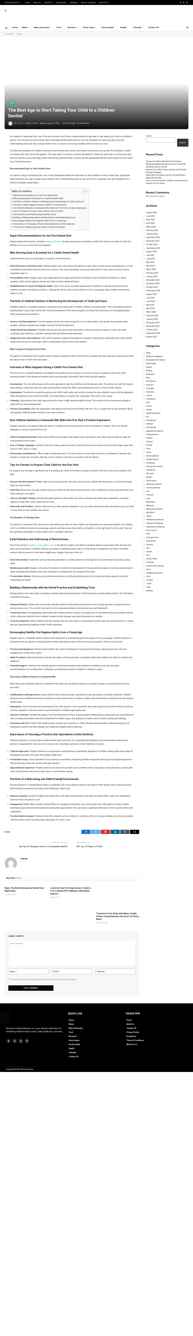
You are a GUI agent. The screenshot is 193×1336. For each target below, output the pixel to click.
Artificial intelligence (154, 356)
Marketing (150, 502)
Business (72, 27)
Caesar (19, 123)
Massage (150, 505)
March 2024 (151, 312)
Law (148, 491)
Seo (148, 548)
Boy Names (151, 381)
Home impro (89, 27)
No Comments (70, 123)
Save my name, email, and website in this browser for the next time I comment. (43, 979)
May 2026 (150, 220)
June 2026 (150, 216)
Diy (147, 417)
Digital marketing (153, 413)
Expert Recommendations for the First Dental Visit (35, 195)
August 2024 (151, 294)
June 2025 (150, 259)
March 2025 (151, 269)
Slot (148, 555)
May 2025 (150, 262)
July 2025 (150, 255)
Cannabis (150, 388)
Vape (148, 587)
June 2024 (150, 301)
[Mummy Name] (19, 14)
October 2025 (152, 244)
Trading (149, 580)
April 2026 (150, 223)
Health (123, 27)
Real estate (151, 541)
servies (149, 552)
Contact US (48, 3)
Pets (148, 534)
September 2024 (153, 291)
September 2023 (153, 333)
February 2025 (152, 273)
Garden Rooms (152, 459)
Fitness (149, 445)
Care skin (150, 392)
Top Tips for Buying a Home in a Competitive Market (43, 846)
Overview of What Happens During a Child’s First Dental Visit (39, 205)
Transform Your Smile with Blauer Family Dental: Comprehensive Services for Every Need (117, 916)
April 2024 (150, 308)
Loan (148, 498)
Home (27, 3)
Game (148, 452)
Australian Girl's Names (155, 360)
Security (149, 544)
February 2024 (152, 315)
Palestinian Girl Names (155, 527)
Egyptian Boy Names (154, 431)
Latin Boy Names (153, 488)
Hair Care (150, 473)
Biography (150, 374)
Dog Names (151, 420)
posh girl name (152, 537)
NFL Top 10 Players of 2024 (89, 846)
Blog (148, 378)
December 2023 (153, 323)
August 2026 (151, 212)
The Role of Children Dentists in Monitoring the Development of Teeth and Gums (48, 202)
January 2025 (152, 276)
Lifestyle (137, 27)
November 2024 (153, 283)
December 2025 (153, 237)
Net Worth (150, 512)
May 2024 (150, 305)
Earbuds (149, 424)
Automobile (151, 363)
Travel (148, 583)
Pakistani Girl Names (154, 523)
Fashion (149, 438)
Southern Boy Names (155, 566)
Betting (149, 371)
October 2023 (152, 330)
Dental (19, 34)
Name (24, 27)
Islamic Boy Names (154, 484)
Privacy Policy (61, 3)
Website (149, 591)
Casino (149, 395)
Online (149, 516)
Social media (107, 27)
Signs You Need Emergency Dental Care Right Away (24, 889)
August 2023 (151, 337)
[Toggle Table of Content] (83, 191)
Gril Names (150, 470)
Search (149, 136)
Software (150, 562)
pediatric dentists (53, 241)
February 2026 (152, 230)
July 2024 (150, 298)
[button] (94, 1024)
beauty (149, 367)
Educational (151, 427)
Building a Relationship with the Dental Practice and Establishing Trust (44, 217)
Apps (148, 353)
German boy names (154, 466)
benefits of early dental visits (40, 545)
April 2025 (150, 266)
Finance (149, 441)
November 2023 (153, 326)
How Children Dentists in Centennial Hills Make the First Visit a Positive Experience (49, 208)
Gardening (150, 463)
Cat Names (150, 399)
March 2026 (151, 227)
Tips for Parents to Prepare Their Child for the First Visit (38, 211)
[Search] (187, 27)
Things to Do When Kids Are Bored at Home (163, 161)
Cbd (148, 402)
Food (148, 449)
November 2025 (153, 241)
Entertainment (152, 434)
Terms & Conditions (88, 3)
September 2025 (153, 248)
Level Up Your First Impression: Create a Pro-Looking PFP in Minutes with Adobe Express (70, 891)
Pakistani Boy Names (155, 520)
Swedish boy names (154, 573)
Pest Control (151, 530)
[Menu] (6, 28)
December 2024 (153, 280)
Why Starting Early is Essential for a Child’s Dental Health (38, 198)
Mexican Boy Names (154, 509)
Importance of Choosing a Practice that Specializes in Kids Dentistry (44, 224)
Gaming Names (152, 456)
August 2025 (151, 252)
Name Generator (42, 27)
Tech (58, 27)
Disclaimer (73, 3)
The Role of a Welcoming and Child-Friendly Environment (39, 227)
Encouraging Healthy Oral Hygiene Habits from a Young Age (39, 221)
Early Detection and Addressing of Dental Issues (34, 214)
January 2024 (152, 319)
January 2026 (152, 234)
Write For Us (103, 3)
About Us (37, 3)
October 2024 (152, 287)
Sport (148, 569)
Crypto (149, 406)
